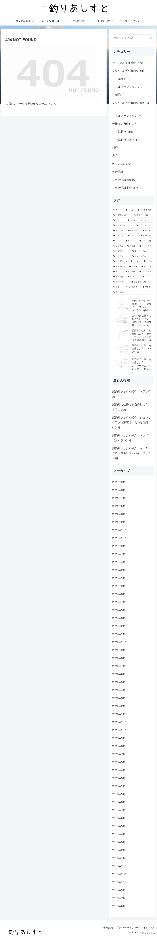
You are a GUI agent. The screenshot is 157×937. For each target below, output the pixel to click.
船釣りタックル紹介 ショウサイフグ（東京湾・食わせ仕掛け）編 (131, 422)
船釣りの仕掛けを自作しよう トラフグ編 (131, 407)
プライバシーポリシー (127, 927)
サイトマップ (147, 927)
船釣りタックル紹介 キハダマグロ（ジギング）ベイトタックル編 (131, 453)
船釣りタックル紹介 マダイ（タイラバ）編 (130, 438)
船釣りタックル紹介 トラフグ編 (131, 394)
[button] (150, 38)
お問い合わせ (106, 927)
